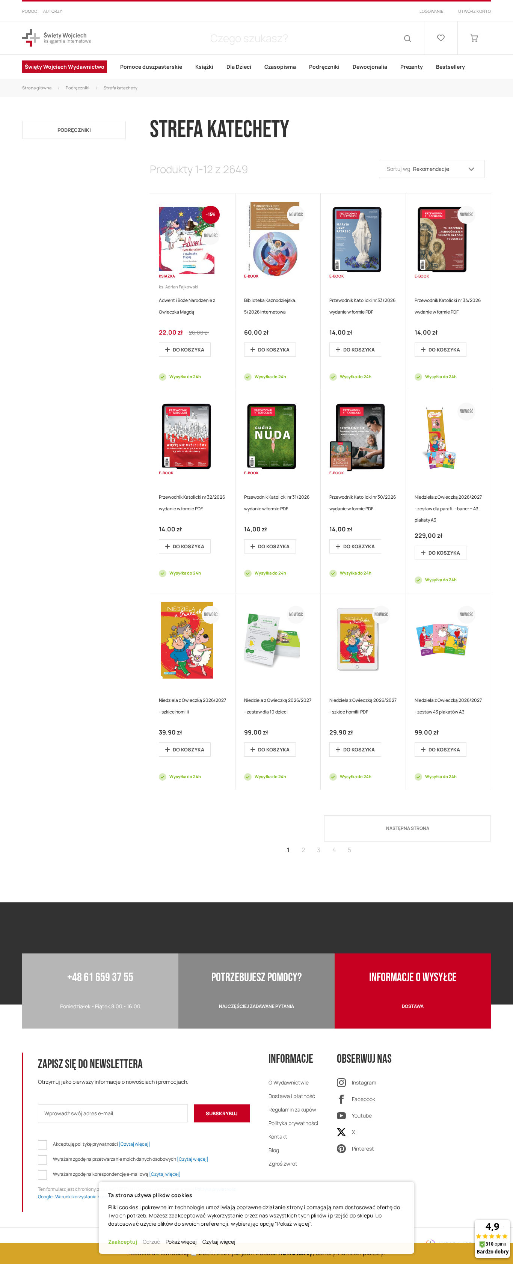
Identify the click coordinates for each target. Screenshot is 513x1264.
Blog (274, 1150)
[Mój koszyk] (474, 37)
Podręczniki (77, 88)
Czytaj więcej (218, 1241)
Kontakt (278, 1136)
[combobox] (249, 38)
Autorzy (52, 11)
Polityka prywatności (293, 1123)
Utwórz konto (474, 11)
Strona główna (36, 88)
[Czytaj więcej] (134, 1144)
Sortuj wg (398, 168)
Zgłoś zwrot (283, 1163)
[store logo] (56, 38)
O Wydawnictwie (289, 1082)
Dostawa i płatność (292, 1096)
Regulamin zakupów (292, 1109)
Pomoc (29, 11)
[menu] (256, 67)
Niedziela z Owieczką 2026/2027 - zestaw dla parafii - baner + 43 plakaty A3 (448, 508)
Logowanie (431, 11)
